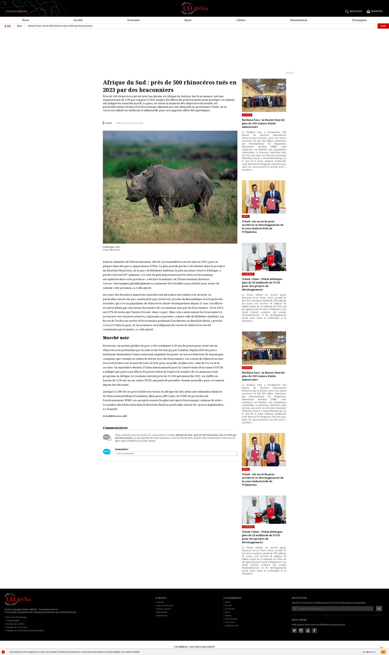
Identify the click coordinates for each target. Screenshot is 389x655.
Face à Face (230, 622)
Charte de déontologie (16, 617)
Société (247, 115)
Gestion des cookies (15, 623)
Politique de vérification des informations (25, 630)
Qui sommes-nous (165, 605)
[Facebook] (314, 630)
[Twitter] (294, 630)
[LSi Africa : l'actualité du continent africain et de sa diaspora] (195, 8)
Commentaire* (121, 449)
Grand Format (231, 625)
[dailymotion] (307, 630)
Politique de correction (16, 627)
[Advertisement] (194, 50)
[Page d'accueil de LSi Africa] (8, 26)
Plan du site (162, 612)
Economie (248, 274)
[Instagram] (301, 630)
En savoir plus (369, 652)
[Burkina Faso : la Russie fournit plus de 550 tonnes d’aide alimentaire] (264, 95)
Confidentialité (12, 620)
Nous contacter (164, 608)
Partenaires (162, 615)
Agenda (160, 602)
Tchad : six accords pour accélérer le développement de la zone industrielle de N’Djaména (263, 227)
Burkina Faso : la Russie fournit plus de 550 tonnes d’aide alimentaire (263, 123)
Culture (228, 615)
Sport (227, 612)
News (246, 216)
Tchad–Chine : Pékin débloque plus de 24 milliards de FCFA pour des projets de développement (262, 284)
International (231, 618)
